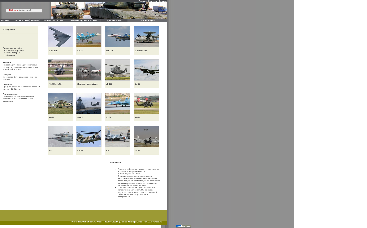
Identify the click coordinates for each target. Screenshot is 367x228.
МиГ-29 (109, 51)
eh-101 (108, 84)
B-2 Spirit (52, 51)
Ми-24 (137, 117)
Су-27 (79, 51)
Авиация (10, 55)
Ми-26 (51, 117)
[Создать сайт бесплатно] (183, 227)
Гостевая (152, 1)
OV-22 (79, 117)
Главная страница (15, 50)
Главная (143, 1)
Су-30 (137, 84)
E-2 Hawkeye (140, 51)
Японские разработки (87, 84)
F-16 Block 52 (55, 84)
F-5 (50, 151)
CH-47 (79, 151)
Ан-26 (137, 151)
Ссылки (162, 1)
